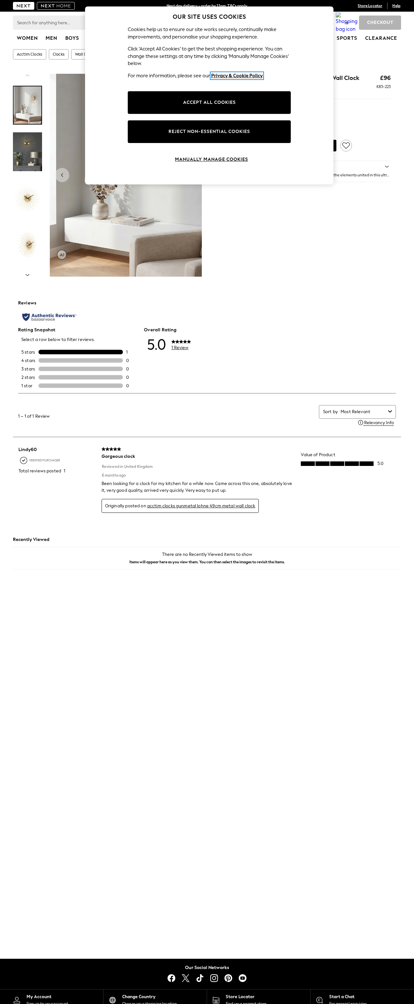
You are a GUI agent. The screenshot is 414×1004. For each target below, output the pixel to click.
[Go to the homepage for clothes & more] (23, 6)
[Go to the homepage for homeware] (56, 6)
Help (396, 6)
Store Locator (370, 6)
